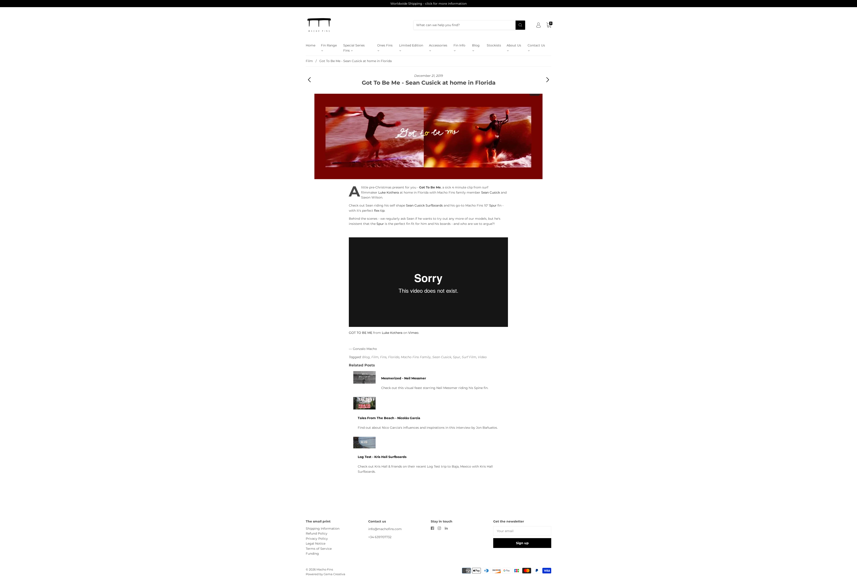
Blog (476, 45)
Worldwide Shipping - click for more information (428, 4)
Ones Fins (385, 45)
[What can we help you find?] (469, 25)
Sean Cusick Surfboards (424, 205)
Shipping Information (322, 529)
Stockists (494, 45)
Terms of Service (319, 549)
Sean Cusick (490, 192)
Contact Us (536, 45)
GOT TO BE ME (360, 333)
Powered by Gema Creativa (325, 574)
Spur (493, 205)
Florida (393, 357)
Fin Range (329, 45)
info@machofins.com (385, 529)
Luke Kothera (388, 192)
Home (310, 45)
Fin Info (459, 45)
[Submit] (520, 25)
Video (482, 357)
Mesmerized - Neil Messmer (403, 378)
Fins (383, 357)
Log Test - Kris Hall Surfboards (382, 457)
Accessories (438, 45)
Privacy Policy (317, 539)
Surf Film (469, 357)
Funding (312, 554)
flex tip (379, 211)
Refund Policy (316, 533)
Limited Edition (411, 45)
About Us (514, 45)
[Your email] (522, 531)
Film (309, 61)
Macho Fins (324, 569)
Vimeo (413, 333)
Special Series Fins (354, 47)
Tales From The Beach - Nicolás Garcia (389, 418)
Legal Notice (315, 543)
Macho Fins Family (416, 357)
